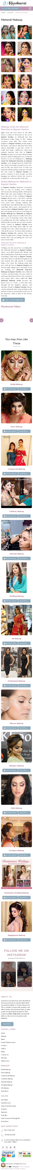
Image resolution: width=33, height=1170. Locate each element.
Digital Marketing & (7, 1168)
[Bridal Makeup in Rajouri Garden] (16, 365)
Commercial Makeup (8, 1076)
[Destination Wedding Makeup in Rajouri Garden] (16, 874)
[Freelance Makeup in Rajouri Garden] (16, 832)
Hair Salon (4, 1100)
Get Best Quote (10, 389)
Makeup (10, 12)
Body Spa (4, 1115)
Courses (3, 1045)
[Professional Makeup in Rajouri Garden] (16, 662)
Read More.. (5, 1091)
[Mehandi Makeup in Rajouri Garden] (25, 32)
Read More (24, 389)
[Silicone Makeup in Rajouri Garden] (16, 705)
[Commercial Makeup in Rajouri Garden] (16, 450)
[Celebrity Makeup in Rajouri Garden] (16, 493)
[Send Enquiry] (3, 1165)
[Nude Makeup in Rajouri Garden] (16, 789)
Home (3, 12)
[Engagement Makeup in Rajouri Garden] (16, 916)
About (3, 1033)
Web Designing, (25, 1166)
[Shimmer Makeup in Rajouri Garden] (16, 747)
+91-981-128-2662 (11, 9)
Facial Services (6, 1103)
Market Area (5, 1061)
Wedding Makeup (6, 1085)
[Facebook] (3, 1147)
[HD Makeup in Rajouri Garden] (16, 620)
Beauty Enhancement (8, 1042)
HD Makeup (5, 1088)
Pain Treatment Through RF (10, 1118)
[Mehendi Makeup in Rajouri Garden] (8, 32)
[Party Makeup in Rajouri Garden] (16, 408)
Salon (3, 1039)
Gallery (3, 1048)
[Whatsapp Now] (3, 1159)
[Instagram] (14, 1147)
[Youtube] (10, 1147)
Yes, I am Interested (14, 300)
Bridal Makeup (5, 1069)
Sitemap (4, 1058)
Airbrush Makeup (6, 1082)
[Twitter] (6, 1147)
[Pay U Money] (25, 1154)
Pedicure (4, 1109)
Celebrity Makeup (7, 1079)
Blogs (3, 1051)
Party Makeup (5, 1072)
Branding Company (19, 1168)
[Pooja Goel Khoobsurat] (8, 974)
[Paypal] (8, 1154)
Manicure (4, 1112)
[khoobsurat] (16, 3)
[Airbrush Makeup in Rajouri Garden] (16, 535)
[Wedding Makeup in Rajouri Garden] (16, 577)
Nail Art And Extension (8, 1106)
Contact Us (4, 1055)
